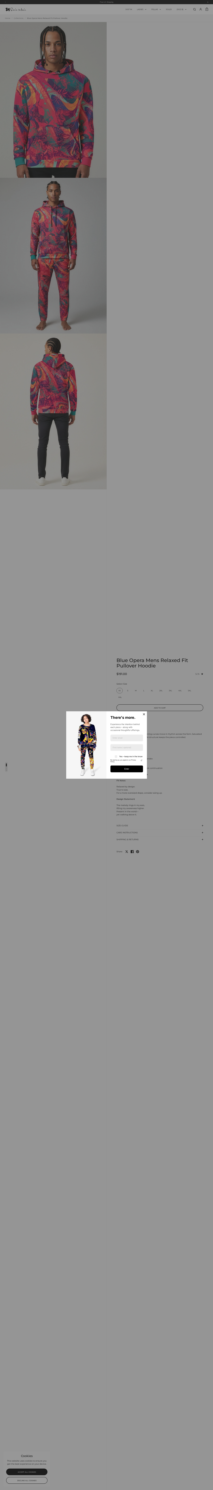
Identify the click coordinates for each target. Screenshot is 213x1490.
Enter (126, 769)
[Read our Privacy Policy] (141, 760)
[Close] (144, 714)
